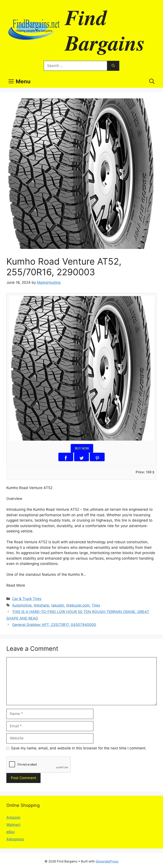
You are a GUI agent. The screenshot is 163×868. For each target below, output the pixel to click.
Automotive (22, 605)
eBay (10, 832)
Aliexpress (15, 839)
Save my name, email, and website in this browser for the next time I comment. (78, 748)
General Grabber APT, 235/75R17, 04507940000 (54, 625)
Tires (96, 605)
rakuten (57, 605)
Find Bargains (105, 29)
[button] (152, 81)
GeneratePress (107, 861)
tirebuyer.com (78, 605)
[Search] (113, 66)
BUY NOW (82, 448)
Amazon (13, 817)
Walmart (13, 825)
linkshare (41, 605)
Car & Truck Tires (26, 599)
